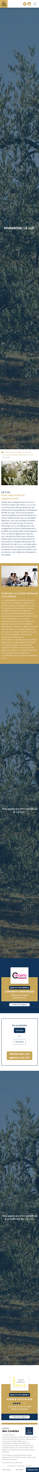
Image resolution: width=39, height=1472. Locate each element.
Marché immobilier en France (18, 452)
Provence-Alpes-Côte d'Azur (16, 455)
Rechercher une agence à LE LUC (19, 1055)
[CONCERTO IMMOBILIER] (19, 975)
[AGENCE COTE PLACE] (19, 1382)
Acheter (19, 1041)
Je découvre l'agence (19, 1004)
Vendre (19, 1030)
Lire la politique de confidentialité (12, 1462)
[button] (35, 1394)
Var (32, 455)
